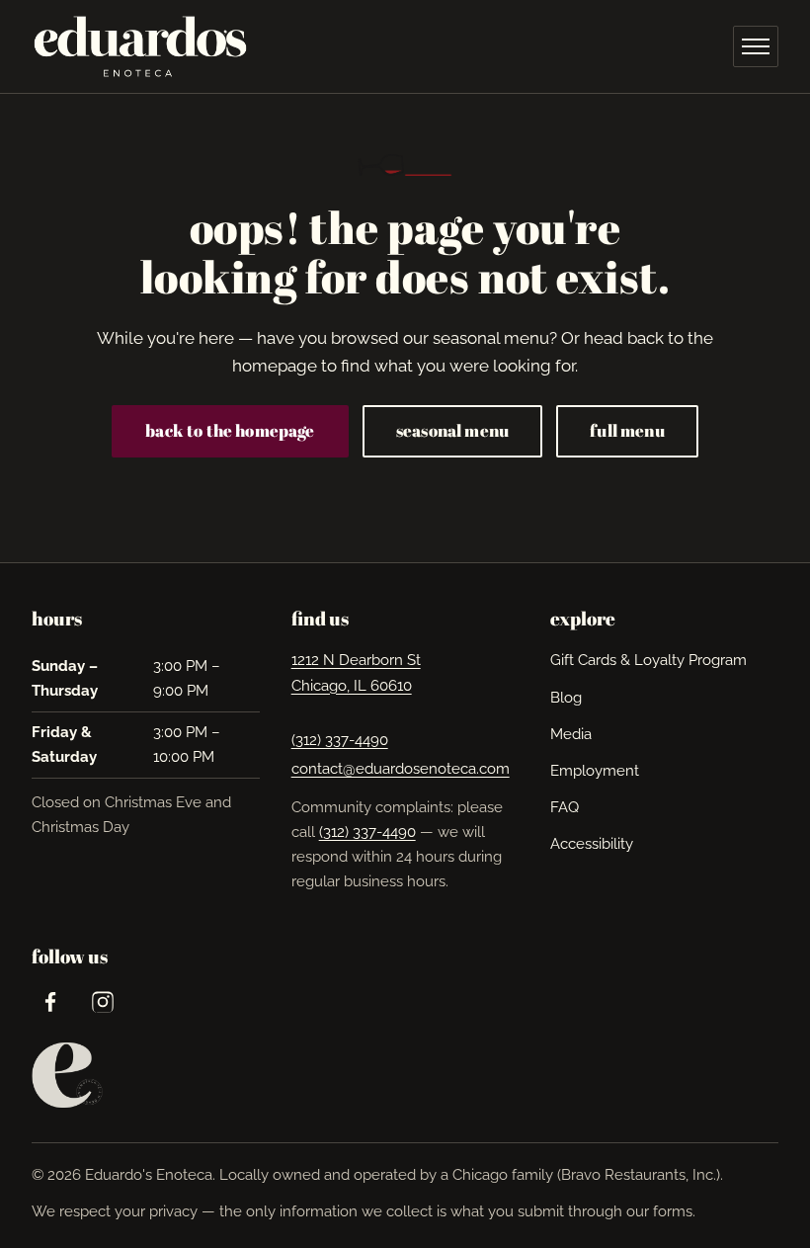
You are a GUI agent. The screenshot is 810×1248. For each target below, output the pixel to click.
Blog (566, 698)
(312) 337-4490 (339, 740)
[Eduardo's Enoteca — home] (140, 46)
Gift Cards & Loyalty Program (648, 660)
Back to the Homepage (229, 430)
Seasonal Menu (452, 430)
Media (571, 734)
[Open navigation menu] (755, 46)
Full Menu (627, 430)
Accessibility (591, 844)
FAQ (564, 807)
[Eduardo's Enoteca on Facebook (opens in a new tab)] (50, 1001)
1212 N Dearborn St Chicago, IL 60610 (356, 672)
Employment (594, 770)
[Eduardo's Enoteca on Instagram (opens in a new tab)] (102, 1001)
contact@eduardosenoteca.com (400, 769)
